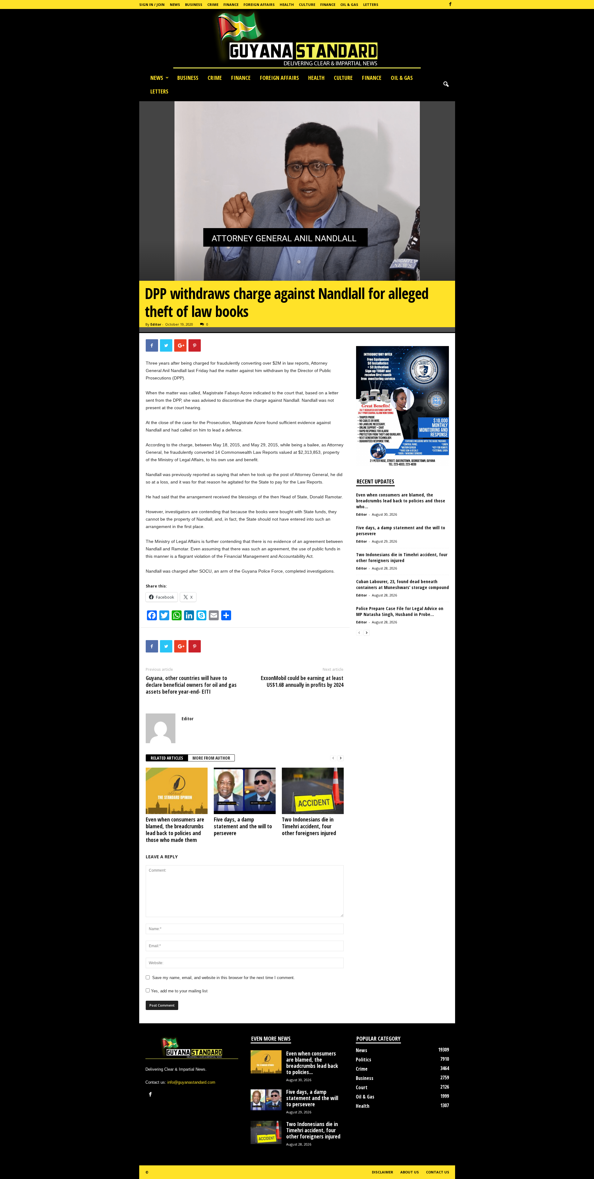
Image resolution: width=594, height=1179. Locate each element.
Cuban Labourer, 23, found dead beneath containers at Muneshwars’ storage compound (402, 584)
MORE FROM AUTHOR (211, 758)
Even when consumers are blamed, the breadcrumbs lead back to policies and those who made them (175, 829)
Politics (363, 1059)
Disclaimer (382, 1172)
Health (287, 4)
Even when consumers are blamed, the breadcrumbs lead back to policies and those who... (400, 500)
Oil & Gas (349, 4)
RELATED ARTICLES (167, 758)
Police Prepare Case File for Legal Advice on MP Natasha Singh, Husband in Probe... (399, 611)
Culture (307, 4)
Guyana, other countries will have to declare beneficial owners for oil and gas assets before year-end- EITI (191, 684)
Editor (155, 324)
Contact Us (437, 1172)
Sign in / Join (152, 4)
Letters (370, 4)
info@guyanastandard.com (191, 1082)
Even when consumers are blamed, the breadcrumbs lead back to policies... (312, 1063)
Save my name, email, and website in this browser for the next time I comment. (223, 977)
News (175, 4)
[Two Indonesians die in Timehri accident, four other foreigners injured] (313, 791)
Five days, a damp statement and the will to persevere (243, 826)
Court (362, 1087)
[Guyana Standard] (297, 40)
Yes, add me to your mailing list (179, 991)
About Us (409, 1172)
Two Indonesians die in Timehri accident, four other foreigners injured (309, 826)
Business (193, 4)
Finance (231, 4)
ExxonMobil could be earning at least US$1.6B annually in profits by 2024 (302, 681)
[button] (446, 84)
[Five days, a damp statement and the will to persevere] (245, 791)
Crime (212, 4)
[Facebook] (450, 4)
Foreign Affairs (259, 4)
